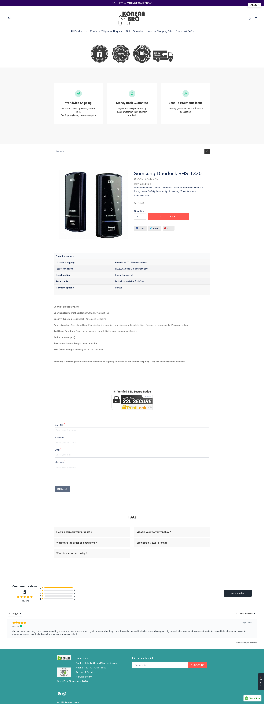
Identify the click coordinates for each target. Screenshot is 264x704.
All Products (79, 31)
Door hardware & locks (147, 187)
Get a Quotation (135, 31)
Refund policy (84, 676)
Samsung (173, 191)
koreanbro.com (72, 702)
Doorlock (167, 187)
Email (58, 449)
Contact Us (82, 658)
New (144, 191)
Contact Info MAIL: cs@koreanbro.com (97, 663)
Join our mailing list (142, 658)
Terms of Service (85, 672)
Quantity (139, 211)
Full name (60, 437)
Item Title (60, 425)
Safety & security (157, 191)
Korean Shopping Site (160, 31)
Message (59, 461)
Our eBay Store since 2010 (72, 681)
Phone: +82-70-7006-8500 (91, 667)
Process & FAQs (185, 31)
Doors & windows (183, 187)
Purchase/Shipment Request (106, 31)
